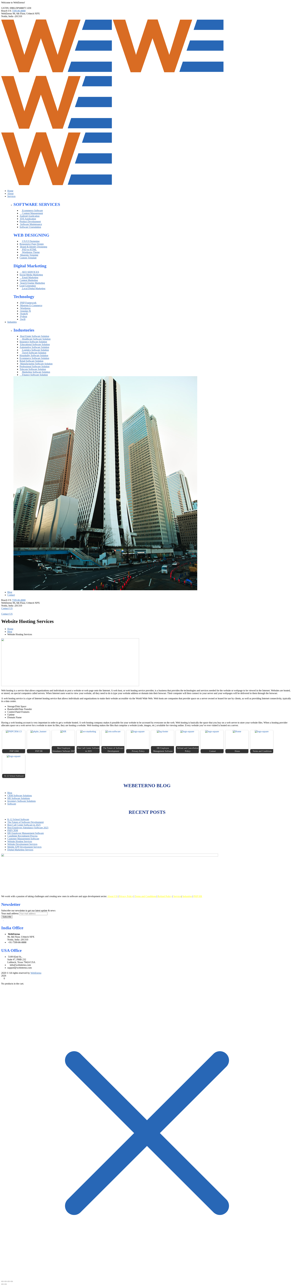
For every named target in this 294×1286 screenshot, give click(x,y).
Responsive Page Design (32, 244)
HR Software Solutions (18, 798)
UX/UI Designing (30, 241)
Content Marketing (29, 280)
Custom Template (28, 257)
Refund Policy (165, 896)
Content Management (32, 213)
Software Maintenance (31, 224)
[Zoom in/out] (2, 1281)
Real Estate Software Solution (34, 336)
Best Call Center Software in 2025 (24, 825)
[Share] (8, 1281)
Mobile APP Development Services (24, 847)
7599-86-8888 (19, 10)
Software (11, 803)
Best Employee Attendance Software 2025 (27, 827)
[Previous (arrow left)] (2, 1284)
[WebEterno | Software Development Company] (57, 72)
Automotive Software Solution (34, 347)
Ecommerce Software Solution (34, 358)
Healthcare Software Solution (36, 339)
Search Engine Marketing (32, 283)
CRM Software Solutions (19, 795)
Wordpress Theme (30, 252)
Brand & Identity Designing (33, 246)
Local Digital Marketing (33, 288)
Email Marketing (29, 277)
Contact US (7, 608)
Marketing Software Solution (35, 372)
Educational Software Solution (35, 344)
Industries (187, 896)
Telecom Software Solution (33, 369)
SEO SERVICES (30, 272)
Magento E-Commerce (31, 305)
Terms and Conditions (145, 896)
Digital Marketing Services (20, 849)
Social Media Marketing (31, 274)
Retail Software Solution (31, 361)
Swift (22, 319)
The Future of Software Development (25, 822)
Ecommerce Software (32, 210)
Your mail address (10, 913)
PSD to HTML (29, 249)
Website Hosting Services (19, 841)
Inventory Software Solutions (21, 801)
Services (177, 896)
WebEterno (6, 13)
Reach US (6, 10)
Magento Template (29, 255)
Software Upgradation (30, 227)
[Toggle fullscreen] (5, 1281)
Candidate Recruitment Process (22, 836)
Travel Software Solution (33, 352)
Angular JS (25, 311)
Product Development (30, 221)
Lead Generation (28, 285)
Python (23, 316)
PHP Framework (28, 302)
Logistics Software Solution (35, 350)
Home (10, 629)
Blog (9, 631)
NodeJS (24, 313)
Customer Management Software (23, 838)
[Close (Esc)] (11, 1281)
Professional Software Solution (34, 366)
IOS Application (28, 218)
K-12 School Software (18, 819)
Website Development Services (22, 844)
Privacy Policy (126, 896)
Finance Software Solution (34, 374)
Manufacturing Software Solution (36, 363)
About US (112, 896)
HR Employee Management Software (25, 833)
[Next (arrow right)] (5, 1284)
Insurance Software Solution (33, 341)
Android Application (30, 216)
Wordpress (25, 308)
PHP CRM (12, 830)
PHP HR (198, 896)
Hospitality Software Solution (34, 355)
